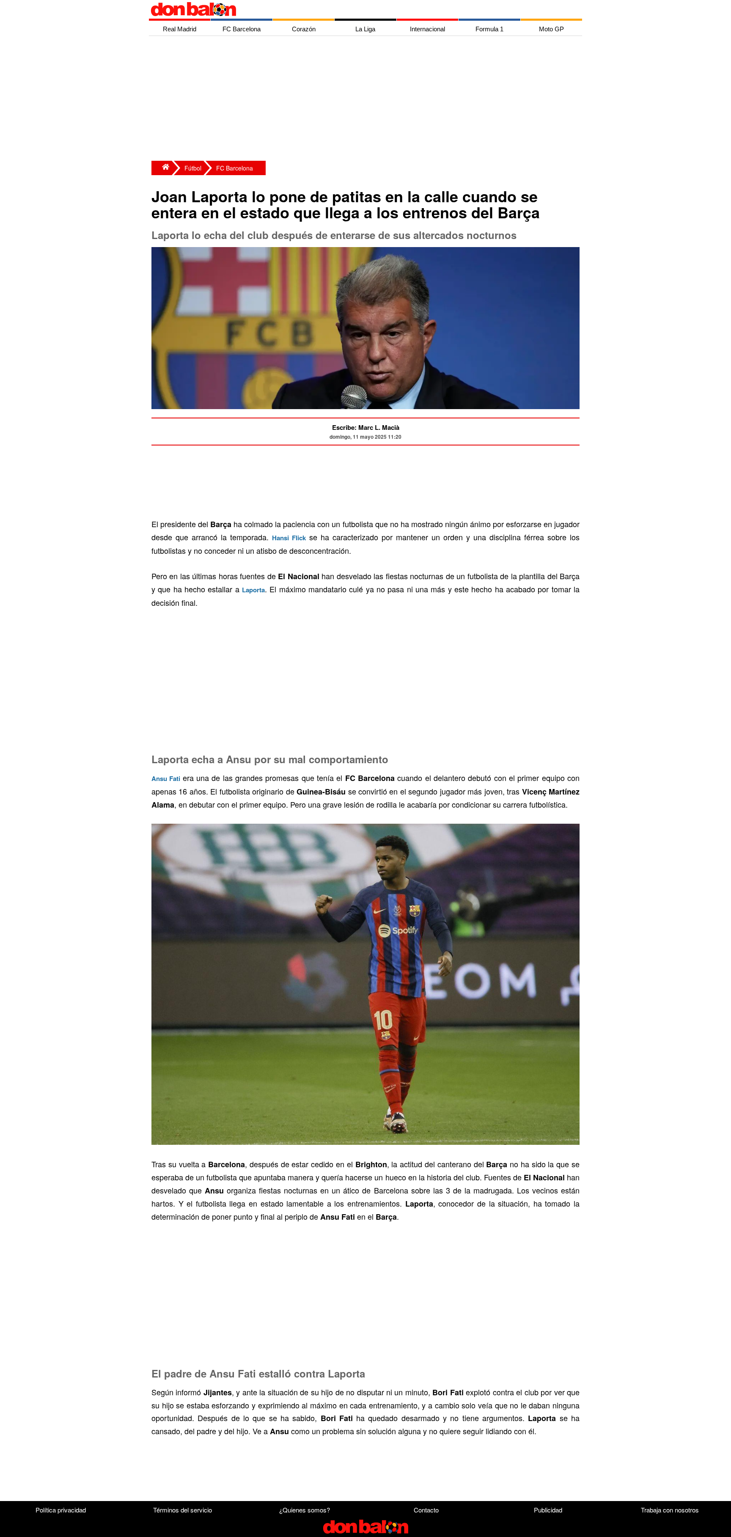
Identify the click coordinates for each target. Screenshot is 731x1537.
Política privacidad (61, 1509)
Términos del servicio (182, 1509)
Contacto (426, 1509)
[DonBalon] (161, 168)
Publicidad (548, 1509)
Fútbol (192, 168)
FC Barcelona (234, 168)
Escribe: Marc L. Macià (365, 427)
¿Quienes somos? (304, 1509)
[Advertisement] (367, 99)
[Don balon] (356, 9)
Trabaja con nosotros (670, 1509)
